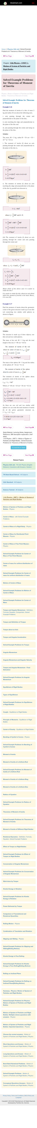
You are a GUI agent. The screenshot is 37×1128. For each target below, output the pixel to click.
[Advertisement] (18, 26)
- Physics (17, 526)
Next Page (28, 56)
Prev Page (8, 56)
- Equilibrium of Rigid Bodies (15, 712)
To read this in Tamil (18, 447)
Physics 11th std (13, 49)
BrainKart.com (16, 3)
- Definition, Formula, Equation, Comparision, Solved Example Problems (18, 612)
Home (3, 49)
